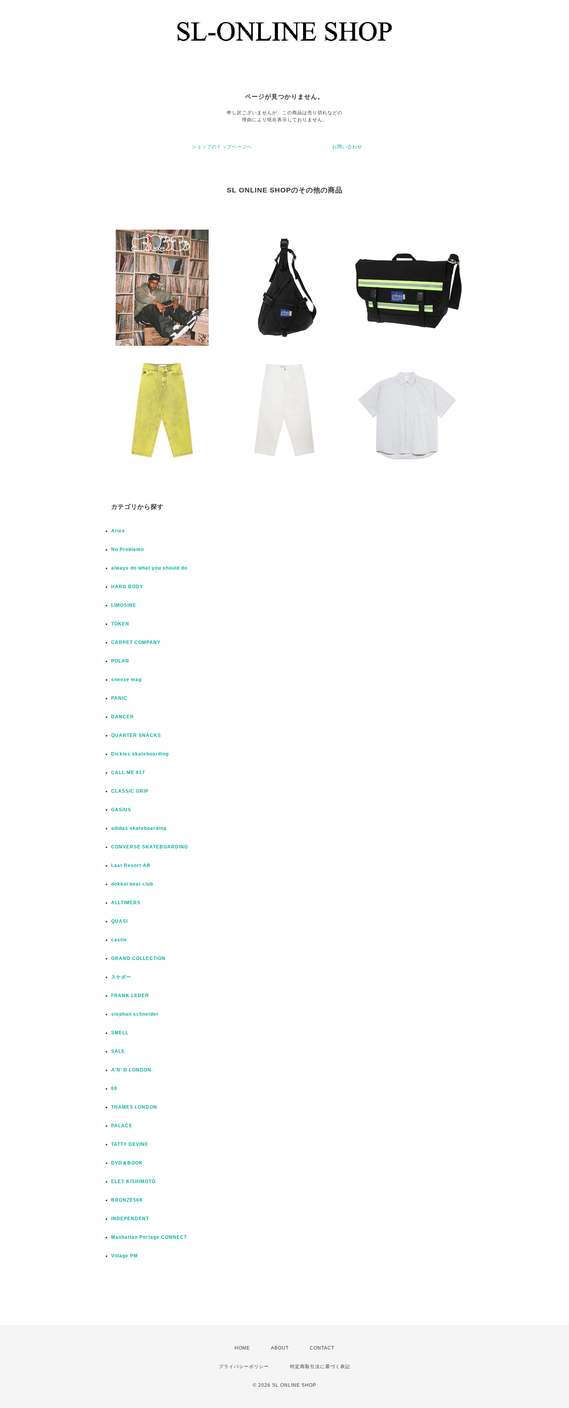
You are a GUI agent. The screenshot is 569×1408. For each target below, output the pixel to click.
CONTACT (322, 1348)
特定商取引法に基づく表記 (320, 1366)
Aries (118, 531)
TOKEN (120, 624)
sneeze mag (126, 679)
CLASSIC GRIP (130, 791)
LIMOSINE (123, 605)
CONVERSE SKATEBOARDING (149, 847)
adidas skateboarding (138, 828)
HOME (242, 1348)
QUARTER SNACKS (136, 735)
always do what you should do (149, 568)
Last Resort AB (131, 865)
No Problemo (127, 549)
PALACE (121, 1125)
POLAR (120, 661)
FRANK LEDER (130, 995)
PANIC (119, 698)
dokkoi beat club (132, 884)
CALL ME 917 (128, 772)
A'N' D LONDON (131, 1070)
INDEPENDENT (130, 1218)
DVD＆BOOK (127, 1163)
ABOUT (280, 1348)
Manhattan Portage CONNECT (149, 1237)
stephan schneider (135, 1014)
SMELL (120, 1032)
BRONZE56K (127, 1200)
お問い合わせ (347, 146)
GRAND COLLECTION (138, 958)
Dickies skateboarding (140, 754)
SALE (118, 1051)
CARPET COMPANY (136, 642)
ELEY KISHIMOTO (133, 1181)
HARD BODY (127, 586)
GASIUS (121, 809)
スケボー (121, 977)
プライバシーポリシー (244, 1366)
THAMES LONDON (134, 1107)
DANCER (122, 716)
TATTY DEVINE (129, 1144)
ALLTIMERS (126, 902)
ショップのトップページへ (222, 146)
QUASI (119, 921)
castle (119, 940)
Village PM (124, 1256)
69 (114, 1088)
